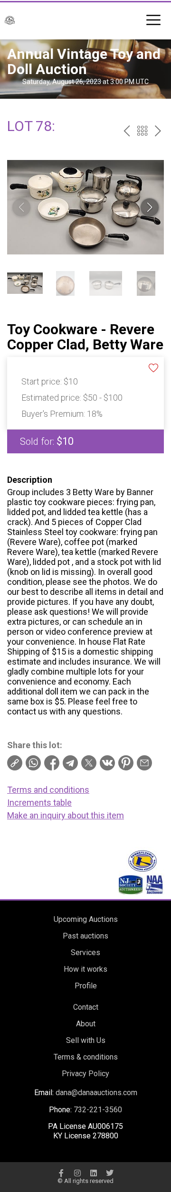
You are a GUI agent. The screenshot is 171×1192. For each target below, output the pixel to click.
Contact (85, 1007)
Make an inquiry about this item (65, 815)
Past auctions (85, 935)
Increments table (39, 802)
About (85, 1023)
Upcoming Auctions (86, 919)
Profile (86, 985)
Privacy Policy (85, 1073)
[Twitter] (110, 1173)
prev (127, 131)
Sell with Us (85, 1040)
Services (85, 952)
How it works (85, 969)
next (158, 131)
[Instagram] (77, 1173)
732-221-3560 (98, 1109)
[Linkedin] (93, 1173)
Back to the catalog (142, 131)
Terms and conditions (48, 790)
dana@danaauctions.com (96, 1092)
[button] (149, 207)
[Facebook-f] (61, 1173)
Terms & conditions (86, 1056)
